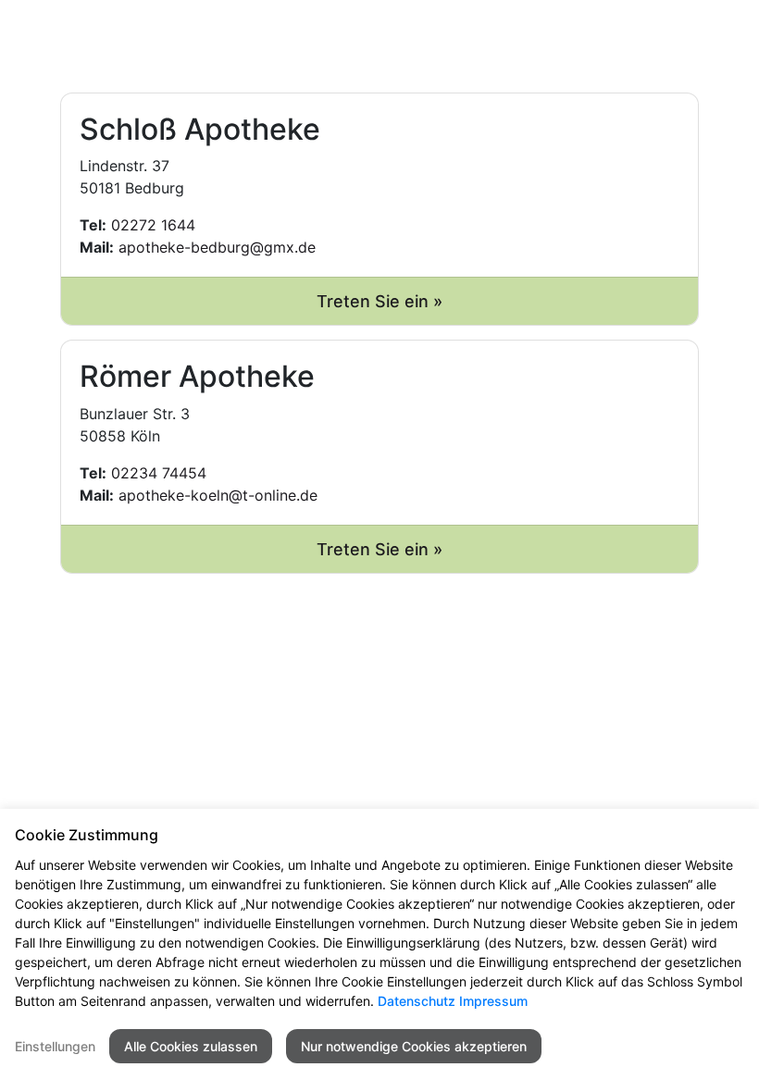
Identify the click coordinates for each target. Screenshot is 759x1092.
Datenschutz (416, 1001)
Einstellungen (55, 1046)
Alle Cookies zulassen (190, 1046)
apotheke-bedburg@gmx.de (217, 247)
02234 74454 (158, 473)
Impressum (493, 1001)
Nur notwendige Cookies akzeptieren (414, 1046)
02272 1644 (153, 225)
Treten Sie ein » (379, 301)
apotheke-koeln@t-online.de (217, 495)
